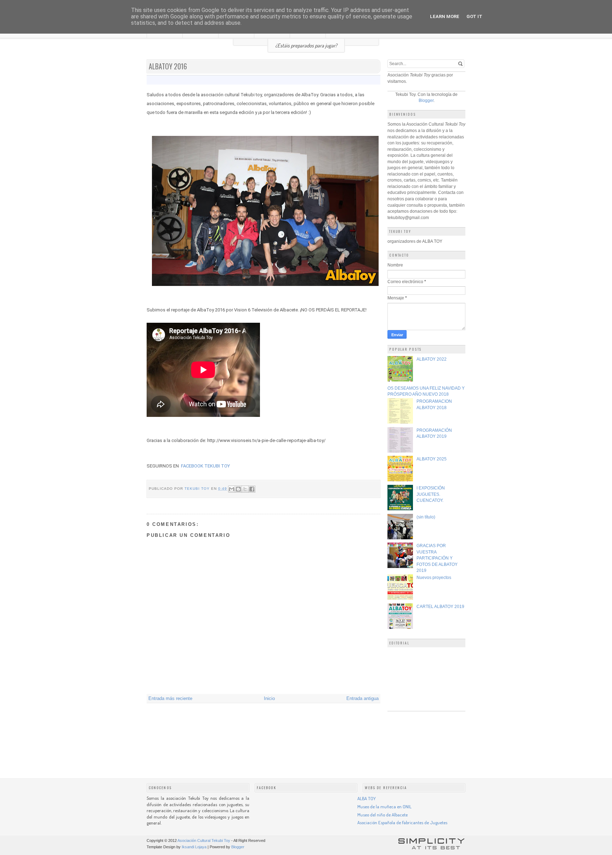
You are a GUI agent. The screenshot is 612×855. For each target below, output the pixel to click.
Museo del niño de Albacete (382, 814)
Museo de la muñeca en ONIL (384, 806)
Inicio (269, 698)
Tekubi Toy (198, 488)
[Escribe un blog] (238, 489)
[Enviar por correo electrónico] (231, 489)
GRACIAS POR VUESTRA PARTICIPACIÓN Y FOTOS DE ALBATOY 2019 (437, 558)
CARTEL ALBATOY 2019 (440, 606)
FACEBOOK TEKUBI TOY (205, 466)
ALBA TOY (366, 798)
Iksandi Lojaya (194, 847)
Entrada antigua (362, 698)
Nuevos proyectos (433, 577)
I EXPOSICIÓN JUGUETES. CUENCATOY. (430, 494)
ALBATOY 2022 (431, 359)
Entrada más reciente (170, 698)
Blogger (426, 100)
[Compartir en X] (245, 489)
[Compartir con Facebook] (251, 489)
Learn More (444, 16)
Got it (474, 16)
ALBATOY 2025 (431, 459)
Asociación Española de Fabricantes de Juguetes (402, 822)
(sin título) (425, 517)
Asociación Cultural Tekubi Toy (203, 840)
